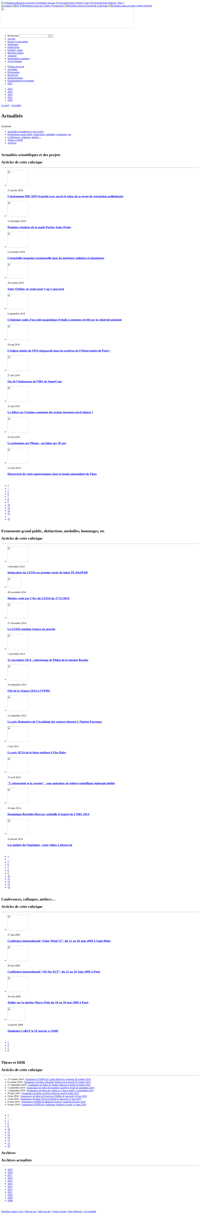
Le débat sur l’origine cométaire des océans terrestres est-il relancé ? (50, 412)
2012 (10, 1189)
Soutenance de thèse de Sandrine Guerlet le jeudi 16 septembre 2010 (60, 1087)
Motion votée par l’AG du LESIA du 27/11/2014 (38, 598)
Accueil (11, 38)
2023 (10, 91)
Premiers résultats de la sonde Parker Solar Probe (39, 227)
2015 (10, 1181)
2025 (10, 83)
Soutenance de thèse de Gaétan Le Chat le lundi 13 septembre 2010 (60, 1090)
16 (9, 1146)
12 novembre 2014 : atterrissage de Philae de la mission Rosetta (48, 660)
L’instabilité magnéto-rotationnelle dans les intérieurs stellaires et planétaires (56, 258)
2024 (10, 88)
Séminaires (13, 44)
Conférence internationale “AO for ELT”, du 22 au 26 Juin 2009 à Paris (54, 971)
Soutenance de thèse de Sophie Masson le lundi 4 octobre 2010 (59, 1085)
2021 (10, 97)
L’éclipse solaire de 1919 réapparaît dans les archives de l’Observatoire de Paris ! (59, 350)
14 (9, 887)
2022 (10, 94)
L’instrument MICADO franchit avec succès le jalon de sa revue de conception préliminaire (65, 196)
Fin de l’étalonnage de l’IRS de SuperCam (35, 381)
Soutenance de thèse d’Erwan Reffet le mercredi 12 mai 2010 (50, 1099)
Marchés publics (16, 53)
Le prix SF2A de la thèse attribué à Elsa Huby (37, 752)
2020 (10, 100)
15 (9, 1143)
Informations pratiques (19, 58)
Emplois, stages (15, 50)
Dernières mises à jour (12, 1211)
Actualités (12, 69)
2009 (10, 1197)
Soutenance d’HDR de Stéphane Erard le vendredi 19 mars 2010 (53, 1101)
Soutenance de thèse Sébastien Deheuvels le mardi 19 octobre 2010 (57, 1082)
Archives (12, 143)
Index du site (44, 1211)
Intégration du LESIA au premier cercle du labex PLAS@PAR (48, 572)
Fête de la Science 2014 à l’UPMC (29, 690)
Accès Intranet (15, 61)
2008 (10, 1200)
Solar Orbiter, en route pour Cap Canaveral (36, 289)
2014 (10, 1183)
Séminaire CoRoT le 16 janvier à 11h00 (33, 1030)
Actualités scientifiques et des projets (26, 131)
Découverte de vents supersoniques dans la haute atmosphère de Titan (52, 474)
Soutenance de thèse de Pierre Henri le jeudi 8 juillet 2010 (50, 1093)
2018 (10, 1172)
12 (9, 510)
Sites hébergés (75, 1211)
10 (9, 505)
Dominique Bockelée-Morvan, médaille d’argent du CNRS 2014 (48, 814)
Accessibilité (90, 1211)
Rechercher (13, 35)
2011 (10, 1192)
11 (9, 507)
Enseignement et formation (21, 80)
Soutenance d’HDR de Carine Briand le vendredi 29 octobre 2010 (58, 1079)
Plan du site (30, 1211)
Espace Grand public (18, 41)
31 (9, 519)
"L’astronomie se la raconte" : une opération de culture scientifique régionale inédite (61, 783)
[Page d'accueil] (16, 66)
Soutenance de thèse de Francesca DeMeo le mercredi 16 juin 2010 (54, 1096)
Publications (14, 47)
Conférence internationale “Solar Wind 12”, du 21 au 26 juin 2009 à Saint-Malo (59, 941)
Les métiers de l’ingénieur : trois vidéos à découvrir (40, 845)
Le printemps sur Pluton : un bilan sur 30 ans (37, 443)
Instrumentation (15, 78)
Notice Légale (59, 1211)
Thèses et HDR (15, 140)
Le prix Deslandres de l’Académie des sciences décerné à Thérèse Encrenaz (55, 721)
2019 (10, 1169)
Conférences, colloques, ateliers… (24, 137)
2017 (10, 1175)
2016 (10, 1178)
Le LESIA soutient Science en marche (31, 629)
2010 (10, 1195)
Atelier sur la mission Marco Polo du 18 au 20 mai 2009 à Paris (48, 1002)
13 (9, 513)
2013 (10, 1186)
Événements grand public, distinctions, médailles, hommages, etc (39, 134)
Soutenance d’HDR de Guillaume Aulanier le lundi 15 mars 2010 (54, 1104)
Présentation (14, 72)
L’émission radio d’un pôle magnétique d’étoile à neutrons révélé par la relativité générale (65, 319)
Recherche (13, 75)
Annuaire (12, 55)
